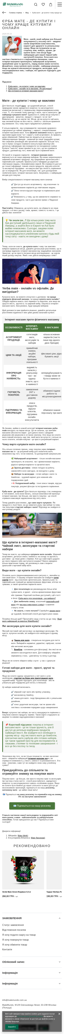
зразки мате (54, 611)
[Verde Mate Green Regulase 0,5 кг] (23, 870)
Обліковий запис (13, 961)
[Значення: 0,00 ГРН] (50, 4)
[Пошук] (35, 4)
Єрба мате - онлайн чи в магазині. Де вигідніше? (30, 88)
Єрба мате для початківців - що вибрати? (37, 598)
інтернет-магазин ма (37, 758)
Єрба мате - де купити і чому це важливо (26, 86)
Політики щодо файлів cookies (30, 1016)
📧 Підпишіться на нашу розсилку (32, 805)
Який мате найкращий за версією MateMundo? (32, 620)
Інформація (10, 972)
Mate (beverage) (38, 838)
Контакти (7, 949)
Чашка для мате (21, 640)
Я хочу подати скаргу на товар (19, 935)
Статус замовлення (13, 925)
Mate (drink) (23, 835)
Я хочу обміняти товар (14, 944)
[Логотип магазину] (13, 4)
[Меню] (59, 4)
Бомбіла (18, 649)
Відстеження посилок (14, 930)
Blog (27, 13)
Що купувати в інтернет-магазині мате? (25, 91)
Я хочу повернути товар (15, 939)
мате (23, 106)
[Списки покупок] (43, 4)
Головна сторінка (15, 13)
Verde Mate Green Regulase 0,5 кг (16, 892)
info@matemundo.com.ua (14, 1000)
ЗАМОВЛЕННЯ (12, 918)
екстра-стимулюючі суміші (32, 604)
